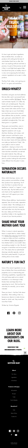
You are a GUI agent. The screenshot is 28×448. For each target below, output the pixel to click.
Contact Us (14, 416)
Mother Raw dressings (11, 236)
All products (14, 390)
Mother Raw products (16, 240)
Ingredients (14, 377)
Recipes (14, 393)
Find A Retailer (14, 400)
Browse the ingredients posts (13, 349)
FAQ (14, 410)
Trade (14, 397)
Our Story (14, 374)
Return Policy (14, 413)
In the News (14, 380)
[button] (24, 7)
